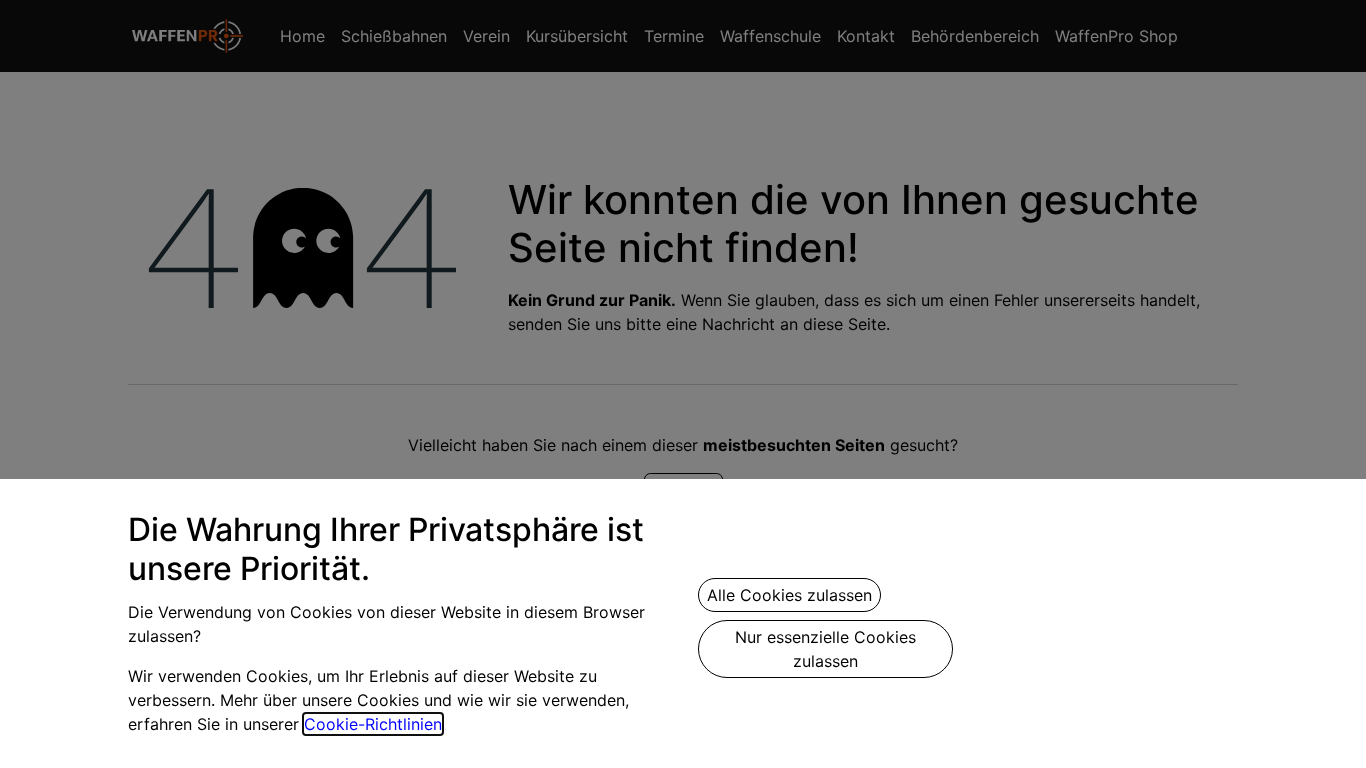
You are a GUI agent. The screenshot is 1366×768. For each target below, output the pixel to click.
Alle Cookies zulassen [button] (789, 595)
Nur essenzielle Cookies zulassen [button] (825, 649)
